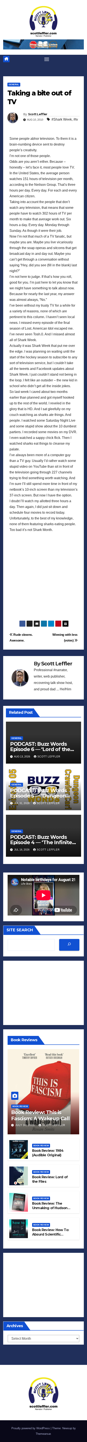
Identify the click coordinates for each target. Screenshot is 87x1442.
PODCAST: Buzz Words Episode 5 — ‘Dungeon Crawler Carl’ (38, 795)
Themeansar (43, 1433)
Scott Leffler (37, 114)
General (14, 84)
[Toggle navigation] (46, 59)
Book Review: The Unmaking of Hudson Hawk (50, 1207)
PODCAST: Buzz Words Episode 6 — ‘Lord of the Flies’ (40, 749)
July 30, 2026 (25, 1125)
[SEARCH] (69, 945)
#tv (75, 119)
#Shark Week (62, 119)
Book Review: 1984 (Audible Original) (47, 1153)
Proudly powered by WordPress (31, 1428)
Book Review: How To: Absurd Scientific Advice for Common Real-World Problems (50, 1236)
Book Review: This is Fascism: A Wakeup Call (40, 1115)
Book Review (20, 1106)
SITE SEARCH (20, 930)
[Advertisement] (43, 576)
